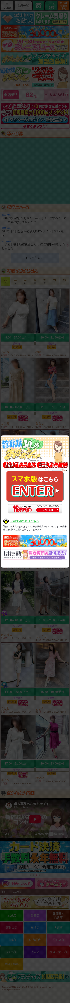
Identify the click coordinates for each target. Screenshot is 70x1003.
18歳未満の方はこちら (24, 521)
